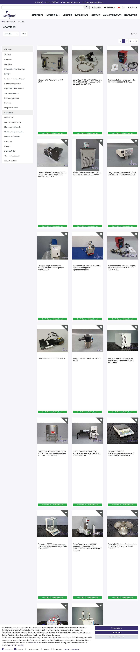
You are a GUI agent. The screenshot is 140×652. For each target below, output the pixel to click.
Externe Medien (33, 649)
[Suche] (86, 7)
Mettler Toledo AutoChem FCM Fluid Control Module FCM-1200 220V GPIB (121, 361)
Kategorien (52, 15)
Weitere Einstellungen (71, 649)
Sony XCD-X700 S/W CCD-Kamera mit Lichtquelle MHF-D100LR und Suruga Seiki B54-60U (87, 82)
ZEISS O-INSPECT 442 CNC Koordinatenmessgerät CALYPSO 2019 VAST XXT (86, 453)
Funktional (58, 649)
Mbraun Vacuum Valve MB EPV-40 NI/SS (87, 359)
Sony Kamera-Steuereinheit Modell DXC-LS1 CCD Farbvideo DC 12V (122, 174)
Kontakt (95, 15)
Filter (135, 34)
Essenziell (8, 649)
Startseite (37, 15)
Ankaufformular (112, 15)
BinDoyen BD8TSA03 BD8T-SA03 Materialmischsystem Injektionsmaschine (86, 268)
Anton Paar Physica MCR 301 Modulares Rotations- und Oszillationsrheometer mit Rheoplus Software (87, 547)
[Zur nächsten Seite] (133, 41)
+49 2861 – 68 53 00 (51, 2)
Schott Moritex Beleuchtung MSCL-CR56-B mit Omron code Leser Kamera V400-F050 (52, 175)
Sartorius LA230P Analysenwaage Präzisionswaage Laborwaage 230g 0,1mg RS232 (52, 546)
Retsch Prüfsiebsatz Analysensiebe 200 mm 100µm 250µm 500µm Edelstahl (122, 546)
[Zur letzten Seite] (136, 41)
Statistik (20, 649)
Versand (67, 15)
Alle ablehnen (116, 632)
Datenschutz (81, 15)
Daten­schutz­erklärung (15, 645)
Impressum (34, 643)
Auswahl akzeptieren (116, 637)
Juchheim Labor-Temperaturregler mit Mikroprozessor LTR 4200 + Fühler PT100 (121, 268)
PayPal (46, 649)
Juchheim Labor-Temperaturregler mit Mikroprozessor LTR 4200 (121, 81)
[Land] (119, 7)
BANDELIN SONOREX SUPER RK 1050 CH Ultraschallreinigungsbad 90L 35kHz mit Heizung (52, 453)
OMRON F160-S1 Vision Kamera (51, 358)
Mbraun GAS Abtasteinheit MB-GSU (50, 81)
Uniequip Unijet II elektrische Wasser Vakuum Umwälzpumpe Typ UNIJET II (51, 268)
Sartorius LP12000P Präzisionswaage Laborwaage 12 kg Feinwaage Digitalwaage (121, 453)
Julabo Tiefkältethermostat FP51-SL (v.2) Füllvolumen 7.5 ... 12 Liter (87, 174)
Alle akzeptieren (116, 628)
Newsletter (130, 15)
